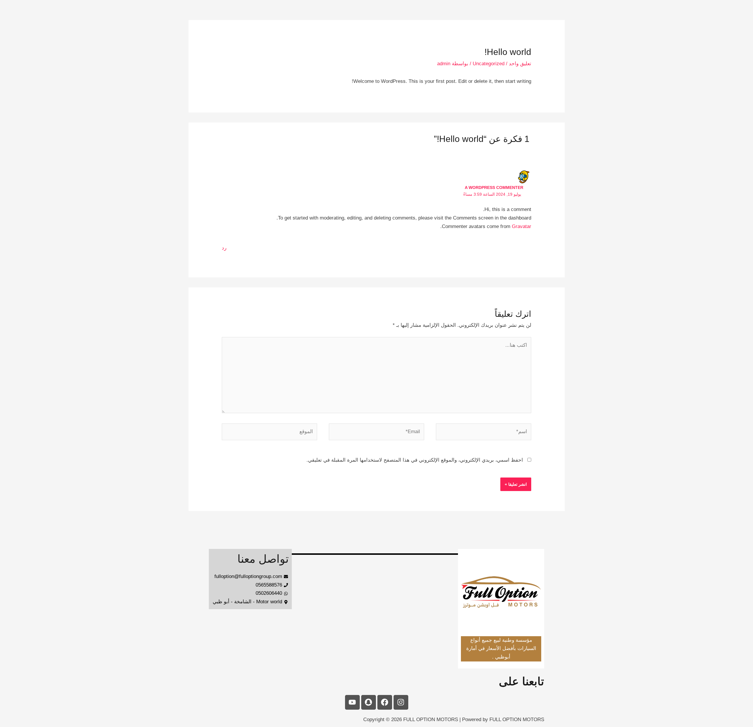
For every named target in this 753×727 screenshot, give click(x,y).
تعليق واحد (520, 63)
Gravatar (521, 226)
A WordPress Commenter (494, 187)
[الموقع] (269, 433)
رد (224, 248)
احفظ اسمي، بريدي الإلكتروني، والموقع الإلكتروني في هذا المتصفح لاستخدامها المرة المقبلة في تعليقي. (414, 460)
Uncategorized (488, 63)
